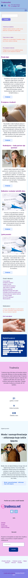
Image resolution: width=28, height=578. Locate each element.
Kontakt (3, 524)
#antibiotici (14, 350)
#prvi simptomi (10, 343)
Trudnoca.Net (6, 2)
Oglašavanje (4, 526)
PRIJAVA (13, 549)
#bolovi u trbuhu (12, 346)
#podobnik (21, 341)
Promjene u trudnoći (8, 282)
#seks (4, 343)
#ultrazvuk (6, 352)
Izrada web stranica (9, 573)
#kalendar (22, 343)
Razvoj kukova (6, 298)
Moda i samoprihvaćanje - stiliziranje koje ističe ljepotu (14, 483)
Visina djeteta (6, 281)
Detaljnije (7, 97)
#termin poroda (11, 341)
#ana (17, 348)
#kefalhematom (7, 350)
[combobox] (9, 16)
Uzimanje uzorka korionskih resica (12, 292)
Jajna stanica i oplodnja (9, 287)
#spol (18, 343)
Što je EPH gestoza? (8, 297)
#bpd (19, 346)
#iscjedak (5, 341)
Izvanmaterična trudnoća (9, 286)
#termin (17, 341)
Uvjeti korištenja (5, 527)
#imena (5, 345)
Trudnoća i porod (17, 561)
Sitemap (3, 522)
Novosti (14, 562)
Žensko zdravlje (6, 561)
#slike (22, 346)
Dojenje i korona (7, 284)
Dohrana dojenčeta (7, 289)
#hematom (12, 348)
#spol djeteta (11, 344)
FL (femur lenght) (7, 295)
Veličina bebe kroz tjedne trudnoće (12, 294)
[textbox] (10, 15)
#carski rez (6, 348)
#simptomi (20, 350)
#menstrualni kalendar (14, 352)
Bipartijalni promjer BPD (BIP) (10, 290)
